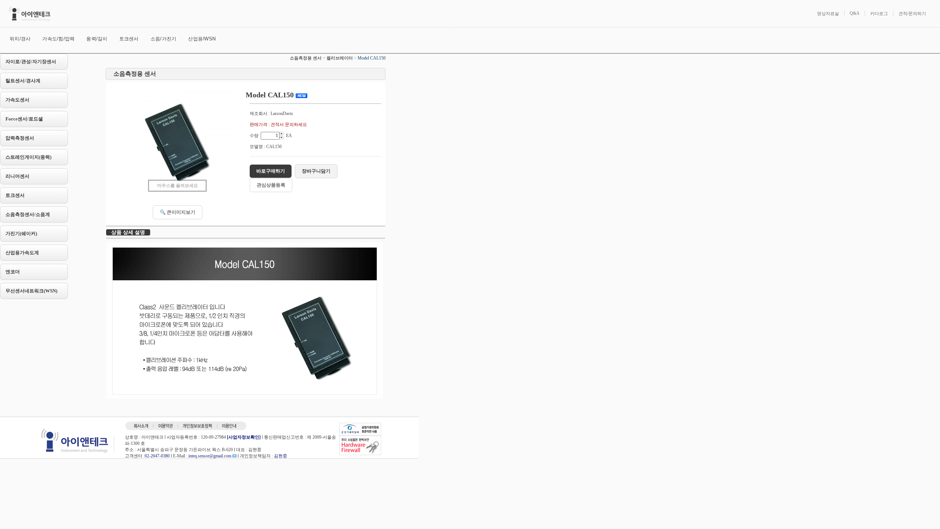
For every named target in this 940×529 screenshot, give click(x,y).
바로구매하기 (270, 171)
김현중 (280, 455)
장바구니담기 (316, 171)
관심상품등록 (271, 185)
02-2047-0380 (157, 455)
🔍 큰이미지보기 (177, 212)
